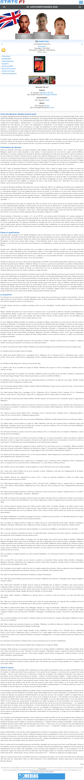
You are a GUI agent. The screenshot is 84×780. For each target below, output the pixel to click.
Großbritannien (41, 7)
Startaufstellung (7, 61)
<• (2, 44)
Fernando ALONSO (50, 94)
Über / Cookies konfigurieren (38, 772)
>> (79, 7)
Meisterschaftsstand (9, 73)
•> (82, 44)
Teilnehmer (6, 56)
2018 (55, 7)
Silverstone (42, 46)
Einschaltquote (49, 772)
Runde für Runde (8, 71)
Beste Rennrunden (9, 69)
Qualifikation (6, 59)
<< (4, 7)
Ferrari (46, 100)
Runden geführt (7, 66)
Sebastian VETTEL (46, 93)
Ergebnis (5, 64)
